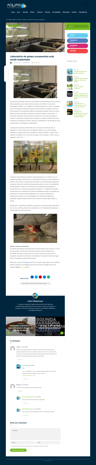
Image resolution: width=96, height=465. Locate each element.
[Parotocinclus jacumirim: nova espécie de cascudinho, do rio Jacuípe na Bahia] (70, 112)
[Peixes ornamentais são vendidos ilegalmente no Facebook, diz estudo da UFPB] (70, 94)
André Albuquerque (35, 301)
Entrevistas (66, 12)
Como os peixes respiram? (78, 87)
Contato (74, 12)
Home (13, 12)
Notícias (40, 12)
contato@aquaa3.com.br (29, 375)
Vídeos (32, 12)
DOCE (14, 19)
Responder (20, 359)
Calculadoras (83, 12)
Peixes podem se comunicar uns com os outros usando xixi (80, 105)
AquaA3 (24, 365)
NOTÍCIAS (16, 25)
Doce (18, 12)
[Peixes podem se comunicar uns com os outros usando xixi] (70, 104)
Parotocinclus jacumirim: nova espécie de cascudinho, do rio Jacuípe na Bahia (81, 114)
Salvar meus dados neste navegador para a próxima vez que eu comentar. (30, 446)
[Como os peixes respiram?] (70, 87)
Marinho (25, 12)
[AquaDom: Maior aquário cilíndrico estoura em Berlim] (70, 78)
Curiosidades (56, 12)
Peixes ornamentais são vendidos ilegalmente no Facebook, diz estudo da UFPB (81, 96)
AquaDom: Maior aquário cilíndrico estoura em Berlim (81, 80)
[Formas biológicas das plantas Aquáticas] (70, 71)
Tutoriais (47, 12)
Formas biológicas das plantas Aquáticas (80, 72)
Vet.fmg (22, 267)
